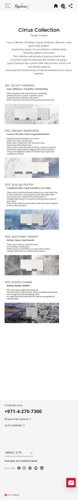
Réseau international (16, 419)
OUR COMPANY (13, 425)
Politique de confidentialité (21, 461)
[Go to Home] (56, 6)
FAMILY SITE (13, 452)
